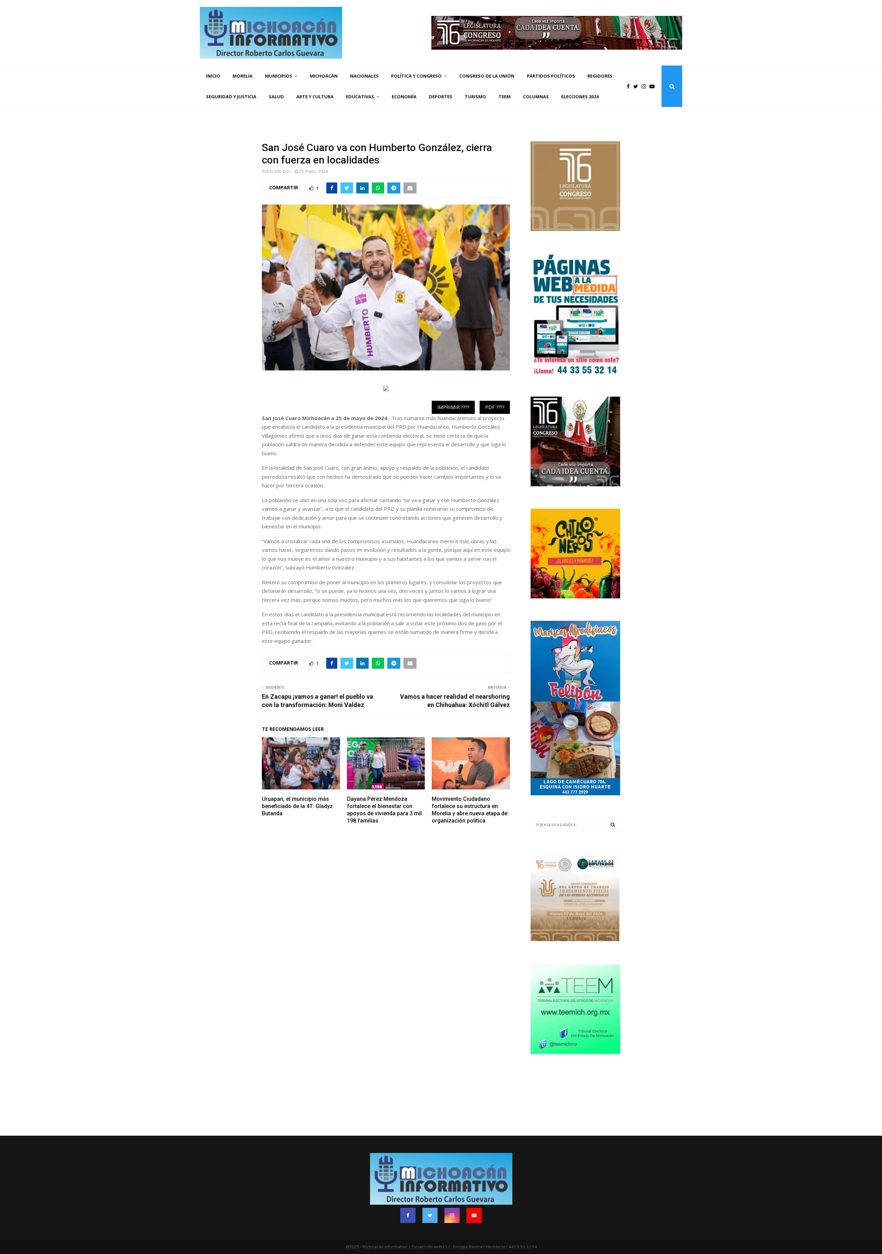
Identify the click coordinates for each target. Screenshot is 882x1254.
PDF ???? (494, 407)
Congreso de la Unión (486, 76)
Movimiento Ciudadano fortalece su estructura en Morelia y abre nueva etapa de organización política (469, 810)
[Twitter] (637, 86)
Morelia (243, 76)
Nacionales (364, 76)
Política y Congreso (416, 76)
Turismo (475, 96)
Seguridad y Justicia (231, 96)
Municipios (278, 76)
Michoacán (324, 76)
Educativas (360, 96)
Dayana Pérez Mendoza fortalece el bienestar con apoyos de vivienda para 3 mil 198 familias (384, 810)
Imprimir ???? (453, 407)
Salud (276, 96)
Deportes (440, 96)
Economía (404, 96)
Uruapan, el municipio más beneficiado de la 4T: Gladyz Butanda (297, 806)
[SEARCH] (612, 825)
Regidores (600, 76)
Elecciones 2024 (579, 96)
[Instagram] (645, 86)
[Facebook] (630, 86)
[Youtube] (653, 86)
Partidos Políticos (551, 76)
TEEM (505, 96)
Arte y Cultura (315, 96)
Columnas (536, 96)
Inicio (213, 76)
